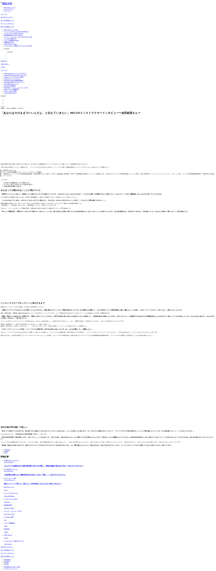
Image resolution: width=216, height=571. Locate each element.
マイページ (7, 11)
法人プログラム (9, 9)
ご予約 (3, 67)
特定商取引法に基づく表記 (12, 567)
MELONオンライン (10, 7)
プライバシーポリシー (11, 568)
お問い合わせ (5, 64)
